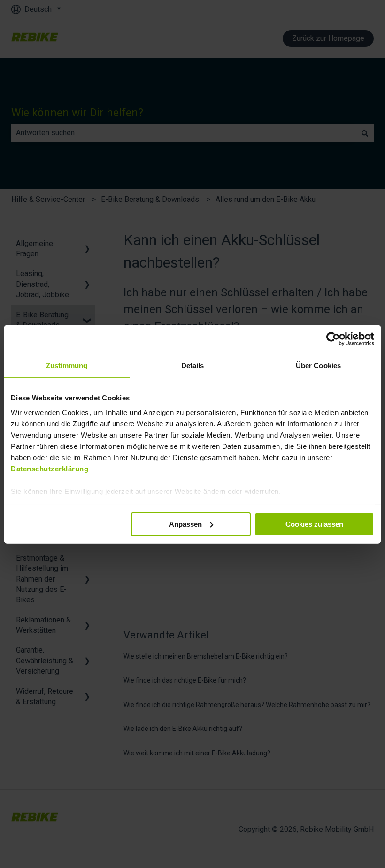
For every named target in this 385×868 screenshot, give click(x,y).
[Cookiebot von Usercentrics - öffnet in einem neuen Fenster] (333, 338)
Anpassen (185, 524)
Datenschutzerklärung (49, 469)
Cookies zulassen (314, 524)
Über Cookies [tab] (318, 365)
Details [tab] (192, 365)
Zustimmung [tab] (67, 365)
